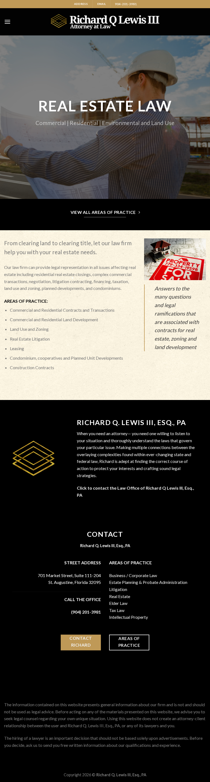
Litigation (118, 589)
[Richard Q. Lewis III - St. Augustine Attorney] (105, 22)
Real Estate (119, 596)
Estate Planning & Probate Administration (148, 582)
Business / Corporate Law (133, 575)
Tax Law (116, 610)
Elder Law (118, 603)
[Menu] (7, 21)
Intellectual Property (128, 617)
